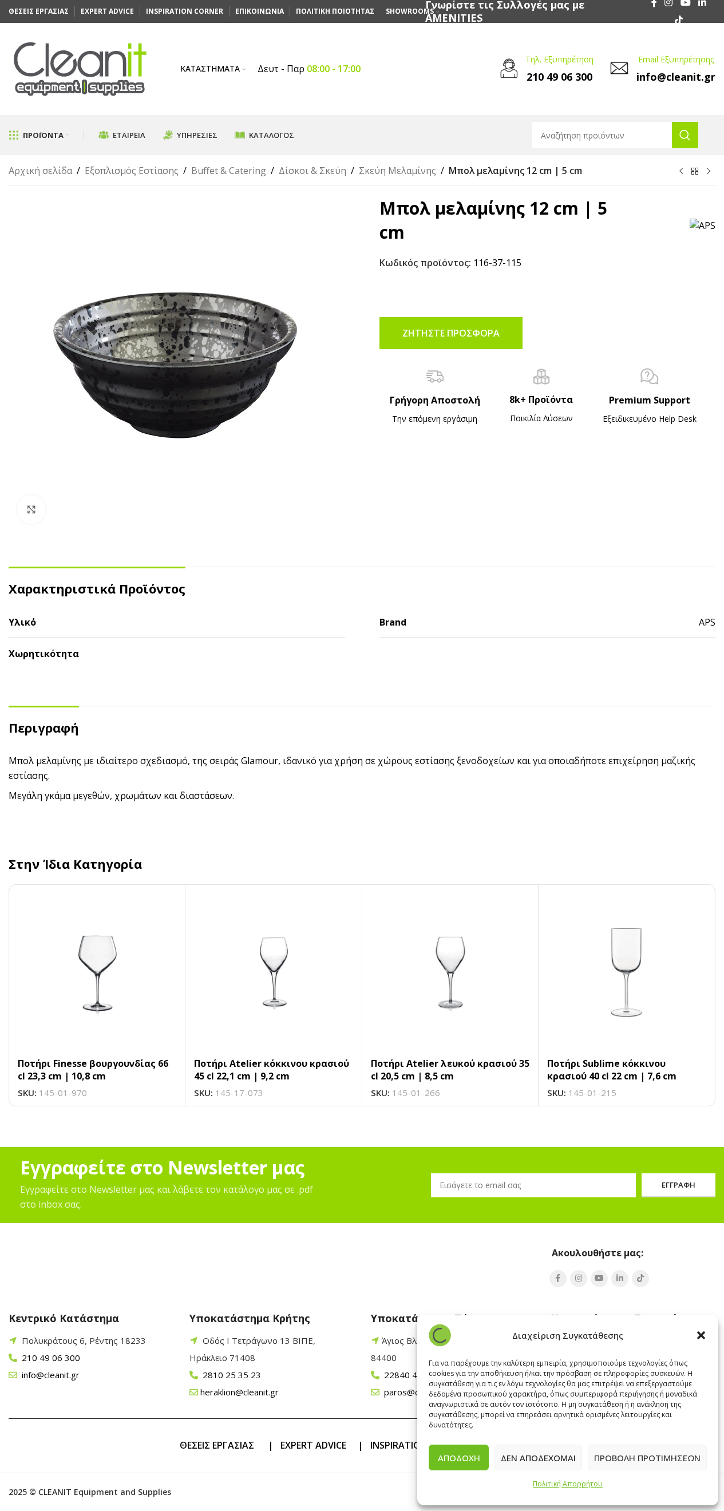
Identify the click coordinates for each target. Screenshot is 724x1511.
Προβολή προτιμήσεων (647, 1457)
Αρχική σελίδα (40, 170)
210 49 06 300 (49, 1357)
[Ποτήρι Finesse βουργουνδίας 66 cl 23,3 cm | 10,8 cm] (97, 972)
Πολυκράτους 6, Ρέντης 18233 (84, 1340)
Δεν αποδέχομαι (538, 1457)
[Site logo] (80, 68)
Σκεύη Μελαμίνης (397, 170)
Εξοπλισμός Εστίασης (132, 170)
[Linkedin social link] (619, 1278)
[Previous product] (681, 172)
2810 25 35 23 (230, 1375)
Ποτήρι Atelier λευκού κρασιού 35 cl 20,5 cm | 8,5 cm (450, 1069)
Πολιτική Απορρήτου (568, 1484)
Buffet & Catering (228, 170)
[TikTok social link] (678, 20)
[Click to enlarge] (31, 509)
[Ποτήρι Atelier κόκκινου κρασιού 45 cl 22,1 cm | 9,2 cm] (273, 972)
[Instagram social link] (578, 1278)
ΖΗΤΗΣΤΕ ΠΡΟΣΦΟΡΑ (451, 333)
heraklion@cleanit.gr (239, 1392)
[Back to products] (695, 172)
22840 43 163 (411, 1375)
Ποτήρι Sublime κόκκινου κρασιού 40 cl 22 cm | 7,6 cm (611, 1069)
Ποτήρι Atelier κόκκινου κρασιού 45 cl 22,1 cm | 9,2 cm (271, 1069)
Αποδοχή (459, 1457)
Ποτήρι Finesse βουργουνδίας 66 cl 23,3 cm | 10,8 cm (93, 1069)
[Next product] (708, 172)
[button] (701, 1335)
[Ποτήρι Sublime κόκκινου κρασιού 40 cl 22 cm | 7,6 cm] (626, 972)
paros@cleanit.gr (416, 1392)
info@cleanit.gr (49, 1375)
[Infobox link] (545, 69)
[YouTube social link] (599, 1278)
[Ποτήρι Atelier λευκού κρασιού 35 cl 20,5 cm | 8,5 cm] (450, 972)
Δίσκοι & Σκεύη (312, 170)
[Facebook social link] (558, 1278)
